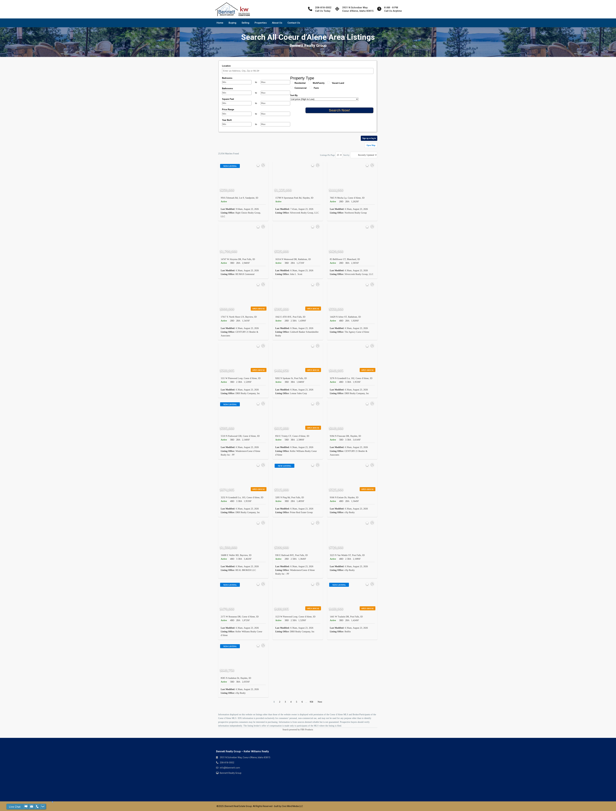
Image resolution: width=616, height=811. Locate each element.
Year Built (227, 120)
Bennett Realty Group (230, 773)
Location (226, 66)
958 (311, 702)
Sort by (346, 155)
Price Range (228, 109)
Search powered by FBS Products (297, 729)
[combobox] (297, 71)
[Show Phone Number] (37, 806)
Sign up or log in (369, 138)
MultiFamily (319, 83)
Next (320, 702)
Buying (232, 22)
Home (220, 22)
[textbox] (298, 71)
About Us (277, 22)
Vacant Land (338, 83)
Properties (261, 22)
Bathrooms (227, 88)
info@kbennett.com (230, 767)
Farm (316, 88)
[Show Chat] (26, 806)
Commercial (301, 88)
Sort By (294, 95)
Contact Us (293, 22)
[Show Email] (32, 806)
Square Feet (228, 99)
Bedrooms (227, 78)
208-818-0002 (227, 762)
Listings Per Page (327, 155)
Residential (300, 83)
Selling (245, 22)
